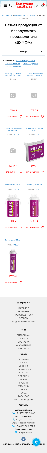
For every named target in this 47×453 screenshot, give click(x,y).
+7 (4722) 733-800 (24, 420)
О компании (23, 345)
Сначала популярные (25, 61)
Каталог (23, 308)
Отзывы (23, 318)
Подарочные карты (23, 322)
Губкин (23, 383)
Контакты (24, 349)
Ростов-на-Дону (23, 399)
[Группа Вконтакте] (23, 441)
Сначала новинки (12, 63)
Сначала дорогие (30, 63)
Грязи (23, 379)
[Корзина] (42, 7)
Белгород (23, 359)
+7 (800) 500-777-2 (25, 426)
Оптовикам (23, 335)
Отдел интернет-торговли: (23, 423)
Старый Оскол (23, 369)
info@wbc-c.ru (24, 433)
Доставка (24, 342)
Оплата (23, 339)
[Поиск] (10, 7)
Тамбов (23, 373)
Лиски (23, 389)
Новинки (23, 311)
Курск (23, 363)
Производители (23, 315)
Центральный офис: (23, 410)
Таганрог (23, 396)
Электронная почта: (23, 429)
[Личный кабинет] (38, 7)
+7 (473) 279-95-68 (25, 413)
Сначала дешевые (13, 66)
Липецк (23, 366)
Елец (23, 393)
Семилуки (23, 386)
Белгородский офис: (23, 416)
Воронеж (23, 376)
